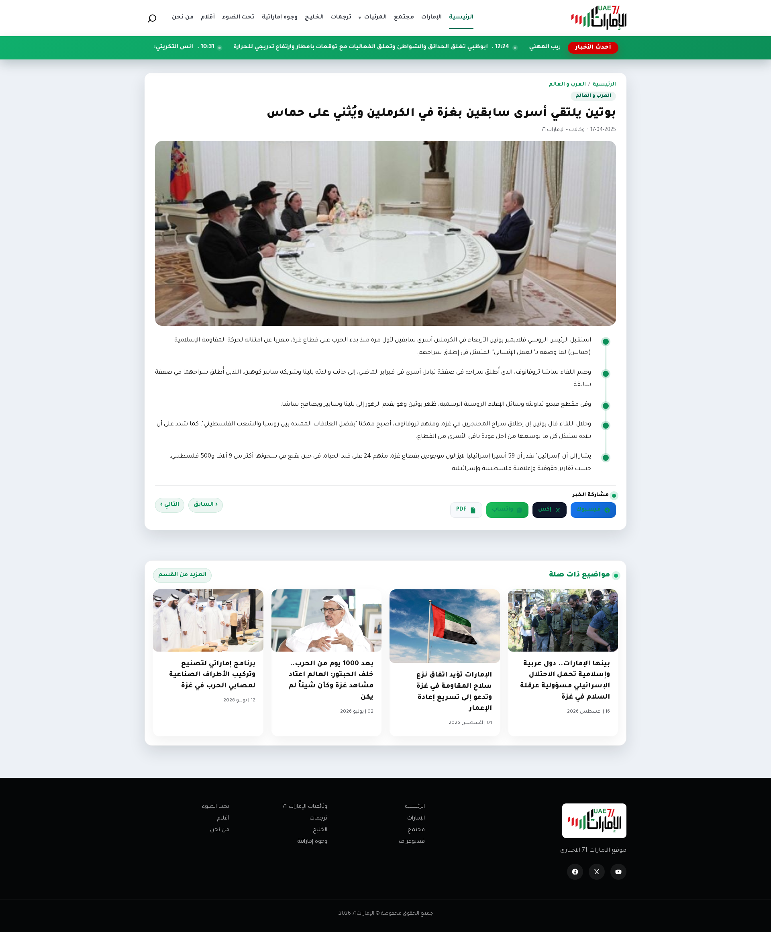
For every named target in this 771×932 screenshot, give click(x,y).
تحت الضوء (215, 807)
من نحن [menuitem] (183, 17)
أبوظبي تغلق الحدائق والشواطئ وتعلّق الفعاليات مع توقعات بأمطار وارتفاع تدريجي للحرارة (420, 47)
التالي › (169, 505)
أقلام (223, 819)
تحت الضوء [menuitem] (238, 17)
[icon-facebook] (575, 872)
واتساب (502, 510)
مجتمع (416, 830)
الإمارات (416, 819)
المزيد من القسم (182, 575)
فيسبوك (588, 510)
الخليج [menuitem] (314, 17)
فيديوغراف (412, 842)
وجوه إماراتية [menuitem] (280, 17)
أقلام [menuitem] (208, 17)
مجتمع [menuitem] (404, 17)
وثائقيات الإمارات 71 (304, 807)
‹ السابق (206, 505)
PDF (461, 510)
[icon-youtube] (618, 872)
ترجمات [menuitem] (341, 17)
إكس (544, 510)
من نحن (219, 830)
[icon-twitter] (597, 872)
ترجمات (318, 819)
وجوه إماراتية (312, 842)
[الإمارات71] (598, 18)
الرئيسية (604, 85)
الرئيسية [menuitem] (461, 17)
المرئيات (373, 17)
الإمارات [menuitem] (431, 17)
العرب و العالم (567, 85)
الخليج (320, 830)
